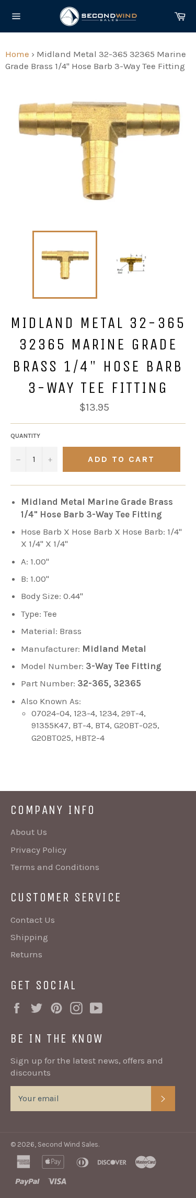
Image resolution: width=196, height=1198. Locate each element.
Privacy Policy (38, 849)
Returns (26, 954)
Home (17, 54)
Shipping (29, 937)
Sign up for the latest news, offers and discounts (86, 1066)
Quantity (25, 435)
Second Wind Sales (68, 1144)
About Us (28, 832)
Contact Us (32, 919)
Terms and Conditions (54, 867)
